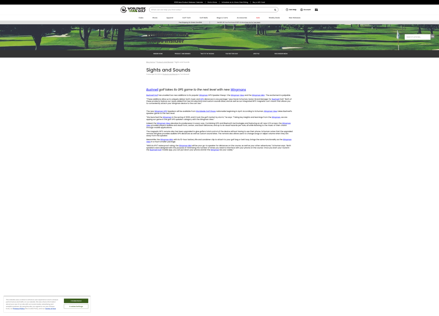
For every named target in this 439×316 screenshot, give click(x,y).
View (242, 95)
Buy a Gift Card (259, 2)
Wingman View (270, 111)
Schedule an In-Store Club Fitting (235, 2)
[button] (291, 9)
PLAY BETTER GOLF (232, 54)
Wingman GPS (160, 111)
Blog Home (150, 62)
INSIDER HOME (158, 54)
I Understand (76, 301)
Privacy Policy (19, 309)
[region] (47, 304)
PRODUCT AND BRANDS (182, 54)
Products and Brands (165, 62)
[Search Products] (276, 10)
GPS (202, 99)
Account (307, 9)
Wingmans (238, 90)
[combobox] (213, 9)
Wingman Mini (258, 95)
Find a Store (212, 2)
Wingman (203, 95)
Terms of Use (50, 309)
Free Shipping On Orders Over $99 (190, 22)
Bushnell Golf (152, 95)
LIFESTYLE (256, 54)
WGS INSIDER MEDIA (281, 54)
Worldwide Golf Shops (206, 111)
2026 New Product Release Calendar (188, 2)
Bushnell (152, 90)
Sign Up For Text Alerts (252, 22)
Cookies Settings (76, 306)
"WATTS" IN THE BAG (207, 54)
